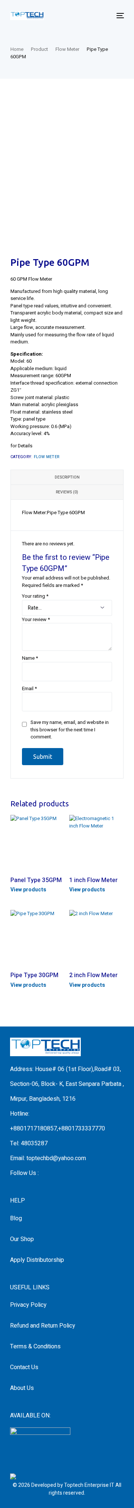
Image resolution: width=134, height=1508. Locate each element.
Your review (36, 619)
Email (29, 688)
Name (30, 658)
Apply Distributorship (37, 1260)
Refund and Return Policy (42, 1325)
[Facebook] (42, 1173)
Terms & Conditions (35, 1346)
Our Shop (22, 1239)
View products (28, 890)
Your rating (35, 596)
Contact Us (24, 1367)
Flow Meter (47, 457)
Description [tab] (67, 477)
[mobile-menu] (119, 15)
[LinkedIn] (78, 1173)
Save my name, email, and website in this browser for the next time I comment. (70, 729)
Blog (16, 1218)
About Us (22, 1388)
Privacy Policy (28, 1304)
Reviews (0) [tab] (67, 492)
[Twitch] (90, 1173)
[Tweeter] (54, 1173)
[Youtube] (66, 1173)
